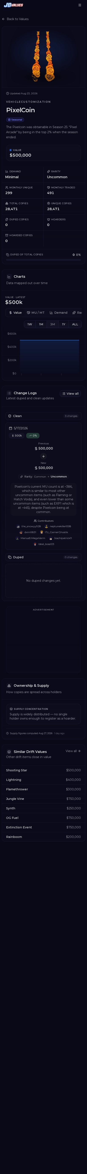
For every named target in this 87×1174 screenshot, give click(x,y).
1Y (63, 324)
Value (18, 313)
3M (52, 324)
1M (41, 324)
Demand (60, 313)
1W (29, 324)
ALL (75, 324)
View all (73, 393)
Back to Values (18, 19)
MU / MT (38, 313)
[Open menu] (80, 5)
